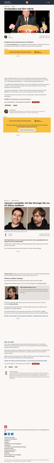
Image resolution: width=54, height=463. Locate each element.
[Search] (46, 2)
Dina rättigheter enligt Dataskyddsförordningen (15, 447)
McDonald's (8, 105)
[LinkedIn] (12, 434)
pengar (15, 105)
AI (5, 367)
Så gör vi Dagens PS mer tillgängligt (12, 454)
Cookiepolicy (7, 445)
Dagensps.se (7, 6)
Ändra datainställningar (9, 456)
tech (16, 367)
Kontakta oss (7, 440)
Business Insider (42, 283)
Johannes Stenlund (13, 371)
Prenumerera (36, 102)
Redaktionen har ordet (9, 451)
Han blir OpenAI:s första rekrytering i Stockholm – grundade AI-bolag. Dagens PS (28, 316)
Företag (13, 6)
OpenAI (10, 367)
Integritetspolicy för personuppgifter (12, 443)
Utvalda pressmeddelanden (10, 439)
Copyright (6, 442)
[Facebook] (5, 434)
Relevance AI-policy (9, 448)
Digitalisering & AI (15, 200)
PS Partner (6, 453)
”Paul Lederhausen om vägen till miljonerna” (20, 99)
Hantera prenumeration (9, 437)
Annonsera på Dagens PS (10, 450)
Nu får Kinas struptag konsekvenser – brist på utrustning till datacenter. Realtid (28, 360)
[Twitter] (9, 434)
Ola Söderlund (12, 110)
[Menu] (49, 2)
